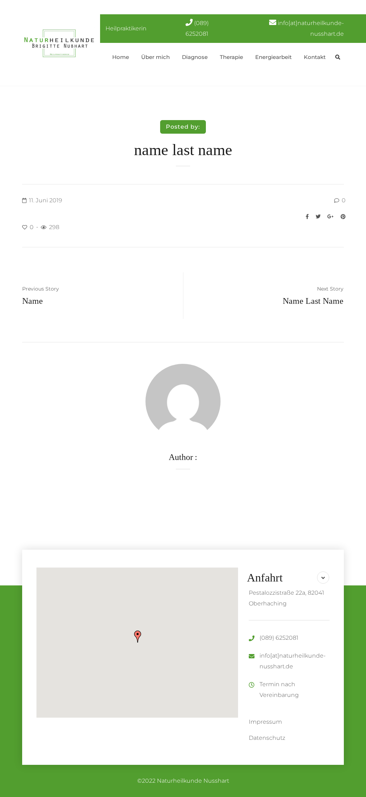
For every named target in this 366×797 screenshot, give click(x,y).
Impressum (265, 721)
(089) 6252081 (278, 637)
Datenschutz (267, 737)
